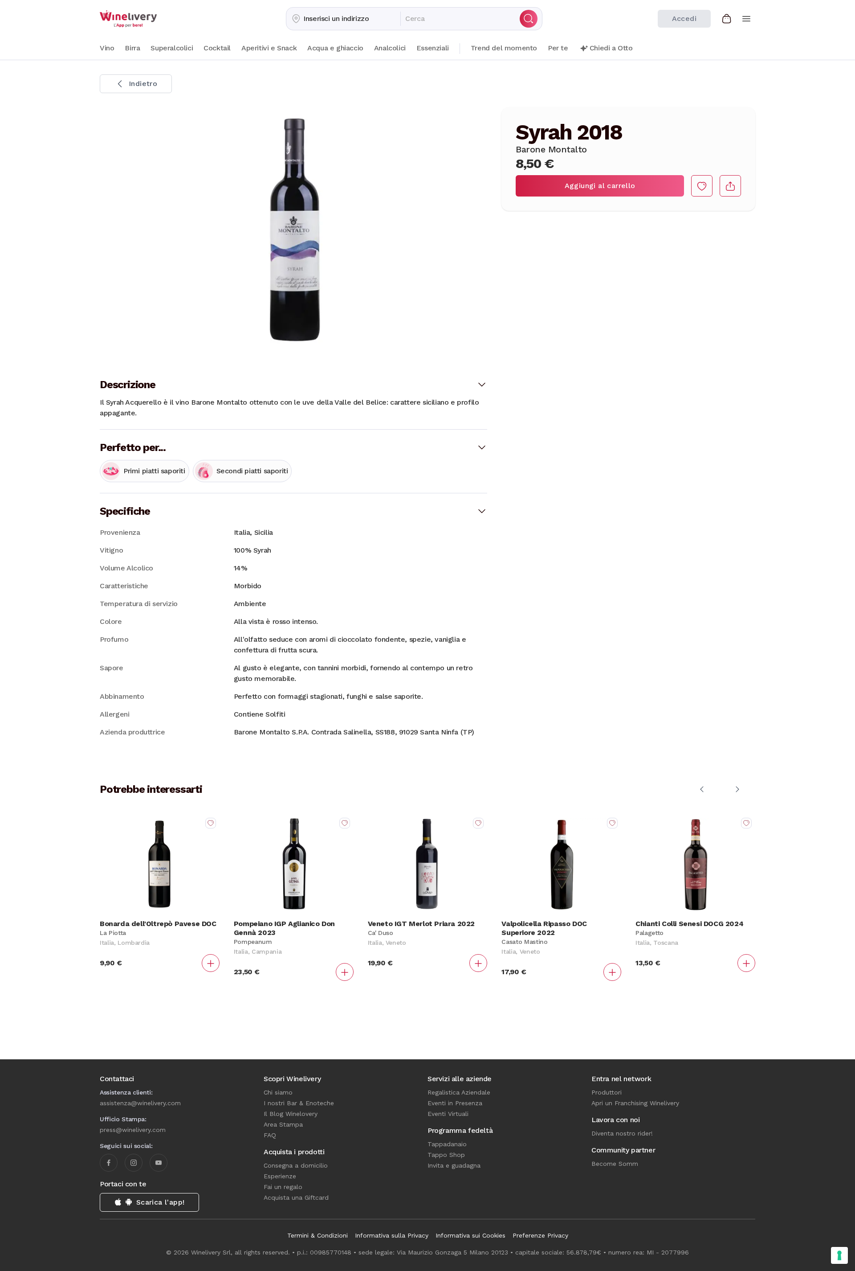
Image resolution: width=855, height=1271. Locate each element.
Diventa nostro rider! (622, 1133)
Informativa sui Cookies (470, 1235)
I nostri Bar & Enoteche (299, 1103)
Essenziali (432, 48)
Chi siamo (278, 1092)
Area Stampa (283, 1124)
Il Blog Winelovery (291, 1113)
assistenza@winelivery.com (140, 1103)
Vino (107, 48)
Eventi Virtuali (448, 1113)
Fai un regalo (283, 1186)
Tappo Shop (446, 1154)
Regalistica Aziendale (459, 1092)
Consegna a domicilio (296, 1165)
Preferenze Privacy (540, 1235)
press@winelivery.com (133, 1129)
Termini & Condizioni (317, 1235)
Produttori (606, 1092)
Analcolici (390, 48)
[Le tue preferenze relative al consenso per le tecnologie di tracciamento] (839, 1255)
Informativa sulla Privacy (391, 1235)
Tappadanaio (447, 1144)
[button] (343, 19)
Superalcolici (172, 48)
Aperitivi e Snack (269, 48)
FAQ (270, 1135)
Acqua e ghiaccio (335, 48)
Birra (132, 48)
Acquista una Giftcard (296, 1197)
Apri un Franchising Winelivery (635, 1103)
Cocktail (217, 48)
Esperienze (280, 1176)
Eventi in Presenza (455, 1103)
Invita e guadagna (454, 1165)
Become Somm (614, 1163)
